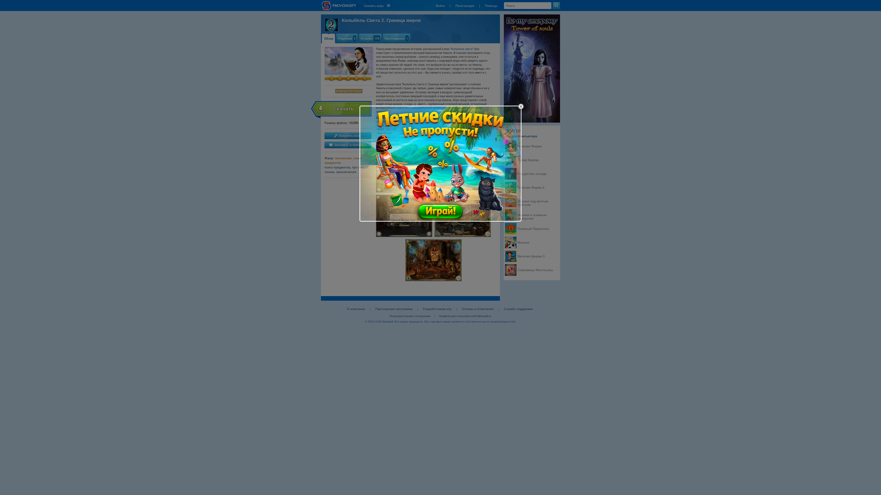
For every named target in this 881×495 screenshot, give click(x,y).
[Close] (521, 106)
